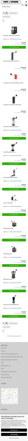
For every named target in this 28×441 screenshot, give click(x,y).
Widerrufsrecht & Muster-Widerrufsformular (12, 357)
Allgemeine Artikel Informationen (9, 360)
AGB (2, 368)
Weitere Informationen (14, 438)
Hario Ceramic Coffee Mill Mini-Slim (11, 304)
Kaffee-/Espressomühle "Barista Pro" (11, 61)
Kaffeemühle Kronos (7, 279)
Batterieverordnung (6, 365)
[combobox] (13, 13)
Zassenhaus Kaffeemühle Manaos (10, 126)
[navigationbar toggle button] (26, 2)
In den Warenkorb (14, 47)
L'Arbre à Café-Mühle (7, 202)
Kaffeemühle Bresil (7, 253)
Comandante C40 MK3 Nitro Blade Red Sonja (13, 82)
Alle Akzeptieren (14, 430)
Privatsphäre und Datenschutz (8, 371)
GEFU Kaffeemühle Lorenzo (9, 152)
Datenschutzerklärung (5, 427)
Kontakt (3, 351)
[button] (3, 13)
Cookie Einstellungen (6, 377)
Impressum (4, 348)
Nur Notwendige (14, 434)
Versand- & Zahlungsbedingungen (9, 354)
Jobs (2, 362)
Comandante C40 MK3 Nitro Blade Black (12, 104)
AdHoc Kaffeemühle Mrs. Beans (10, 177)
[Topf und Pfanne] (11, 2)
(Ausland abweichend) (17, 39)
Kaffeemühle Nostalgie (8, 228)
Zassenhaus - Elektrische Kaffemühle (11, 35)
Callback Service (5, 374)
